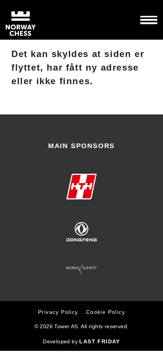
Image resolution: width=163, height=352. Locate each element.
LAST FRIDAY (99, 341)
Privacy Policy (58, 312)
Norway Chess (34, 19)
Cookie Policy (105, 312)
